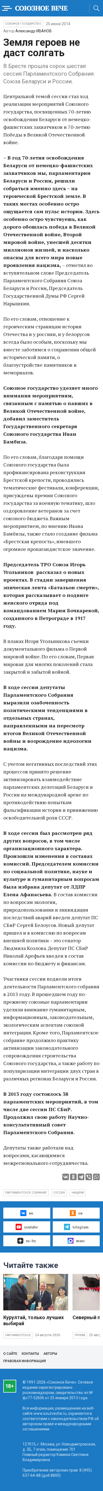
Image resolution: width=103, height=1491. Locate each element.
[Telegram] (81, 1177)
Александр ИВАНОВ (33, 31)
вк (31, 1213)
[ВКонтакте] (65, 1177)
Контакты (30, 1354)
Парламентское (18, 1335)
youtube (31, 1227)
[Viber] (88, 1177)
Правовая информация (24, 1361)
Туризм (79, 1335)
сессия (59, 1192)
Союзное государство (23, 23)
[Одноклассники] (73, 1177)
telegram (80, 1227)
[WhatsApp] (96, 1177)
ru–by (31, 1240)
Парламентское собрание (26, 1192)
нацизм (78, 1192)
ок (80, 1213)
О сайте (10, 1354)
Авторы (50, 1354)
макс (80, 1240)
